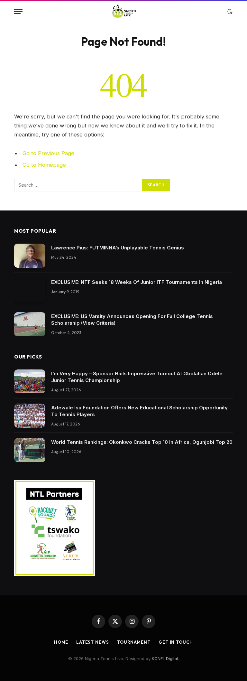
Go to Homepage (44, 165)
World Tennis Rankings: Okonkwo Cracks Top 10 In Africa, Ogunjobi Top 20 (142, 442)
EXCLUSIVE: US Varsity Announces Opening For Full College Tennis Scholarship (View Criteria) (132, 319)
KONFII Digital (165, 658)
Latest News (92, 642)
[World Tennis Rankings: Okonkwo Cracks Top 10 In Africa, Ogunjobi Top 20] (29, 450)
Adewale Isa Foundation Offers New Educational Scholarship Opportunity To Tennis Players (139, 411)
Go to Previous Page (48, 153)
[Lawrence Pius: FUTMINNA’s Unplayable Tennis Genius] (29, 256)
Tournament (134, 642)
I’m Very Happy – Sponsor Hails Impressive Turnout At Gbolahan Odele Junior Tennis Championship (137, 376)
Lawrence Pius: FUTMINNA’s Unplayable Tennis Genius (117, 248)
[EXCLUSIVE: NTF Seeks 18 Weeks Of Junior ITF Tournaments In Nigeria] (29, 290)
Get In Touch (176, 642)
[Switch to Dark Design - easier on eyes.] (229, 11)
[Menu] (18, 11)
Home (61, 642)
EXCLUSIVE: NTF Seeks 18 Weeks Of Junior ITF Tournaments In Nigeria (136, 282)
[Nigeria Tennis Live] (123, 11)
